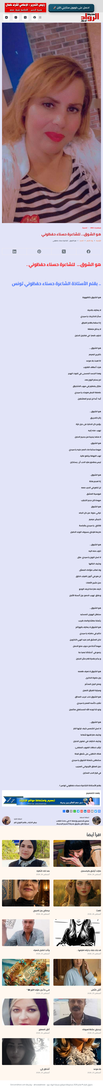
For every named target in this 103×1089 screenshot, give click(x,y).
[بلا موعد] (77, 1051)
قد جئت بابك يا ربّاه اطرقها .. (89, 950)
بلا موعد (97, 1069)
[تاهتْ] (77, 893)
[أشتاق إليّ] (26, 1051)
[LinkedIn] (14, 251)
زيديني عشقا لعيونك (91, 1029)
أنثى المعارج (44, 1029)
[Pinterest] (39, 251)
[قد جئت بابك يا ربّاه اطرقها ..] (77, 932)
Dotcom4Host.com (17, 1084)
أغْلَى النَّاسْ (96, 990)
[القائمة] (40, 17)
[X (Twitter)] (25, 17)
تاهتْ (98, 910)
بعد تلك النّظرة (43, 871)
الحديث (84, 227)
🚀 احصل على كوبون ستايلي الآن (71, 7)
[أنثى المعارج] (26, 1012)
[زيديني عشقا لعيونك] (77, 1012)
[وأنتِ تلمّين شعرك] (26, 932)
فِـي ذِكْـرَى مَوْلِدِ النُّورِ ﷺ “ (38, 990)
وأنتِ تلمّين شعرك (41, 950)
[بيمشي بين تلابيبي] (26, 893)
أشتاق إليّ (45, 1069)
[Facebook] (35, 17)
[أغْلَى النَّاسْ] (77, 972)
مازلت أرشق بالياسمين (90, 871)
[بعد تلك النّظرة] (26, 853)
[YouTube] (6, 17)
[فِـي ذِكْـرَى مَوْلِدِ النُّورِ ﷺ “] (26, 972)
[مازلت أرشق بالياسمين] (77, 853)
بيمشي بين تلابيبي (41, 910)
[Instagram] (16, 17)
